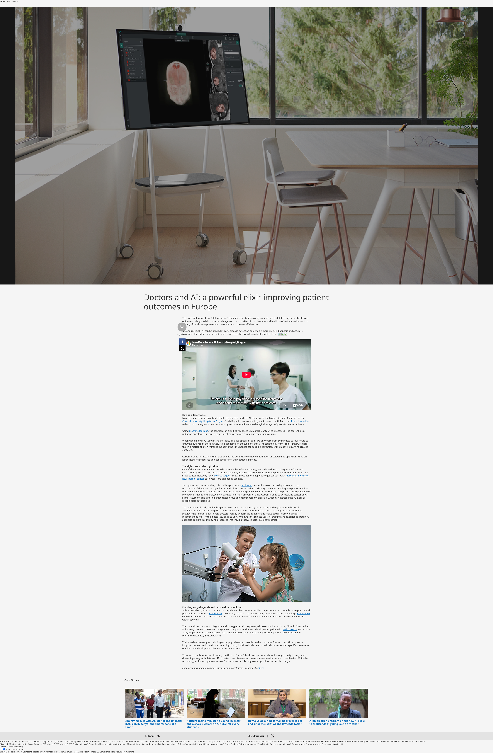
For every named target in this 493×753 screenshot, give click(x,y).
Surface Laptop (17, 741)
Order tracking (206, 741)
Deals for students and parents (394, 741)
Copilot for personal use (76, 741)
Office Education (341, 741)
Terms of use (66, 751)
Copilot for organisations (54, 741)
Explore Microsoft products (113, 741)
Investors (328, 744)
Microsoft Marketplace (205, 744)
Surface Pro (5, 741)
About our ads (90, 751)
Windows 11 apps (133, 741)
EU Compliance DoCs (106, 751)
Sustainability (338, 744)
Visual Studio (263, 744)
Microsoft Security (19, 744)
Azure (30, 744)
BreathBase (303, 613)
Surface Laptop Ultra (33, 741)
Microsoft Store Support (181, 741)
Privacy (42, 751)
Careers (272, 744)
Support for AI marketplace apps (156, 744)
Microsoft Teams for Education (298, 741)
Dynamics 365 (40, 744)
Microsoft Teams (87, 744)
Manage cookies (53, 751)
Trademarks (78, 751)
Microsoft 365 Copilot (69, 744)
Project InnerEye (300, 421)
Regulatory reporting (125, 751)
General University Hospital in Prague (202, 421)
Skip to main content (9, 1)
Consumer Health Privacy (11, 751)
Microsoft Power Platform (227, 744)
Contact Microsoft (31, 751)
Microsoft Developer (117, 744)
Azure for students (417, 741)
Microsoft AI (5, 744)
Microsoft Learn (134, 744)
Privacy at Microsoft (314, 744)
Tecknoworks (290, 629)
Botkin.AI (246, 485)
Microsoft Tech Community (183, 744)
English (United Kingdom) (11, 746)
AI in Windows (93, 741)
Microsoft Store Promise (233, 741)
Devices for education (274, 741)
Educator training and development (365, 741)
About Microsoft (284, 744)
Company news (298, 744)
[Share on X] (273, 736)
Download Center (163, 741)
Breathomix (215, 613)
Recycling (218, 741)
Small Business (101, 744)
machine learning (198, 430)
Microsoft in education (254, 741)
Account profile (148, 741)
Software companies (248, 744)
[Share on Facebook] (267, 736)
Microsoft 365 (53, 744)
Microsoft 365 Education (323, 741)
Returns (196, 741)
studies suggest (222, 475)
